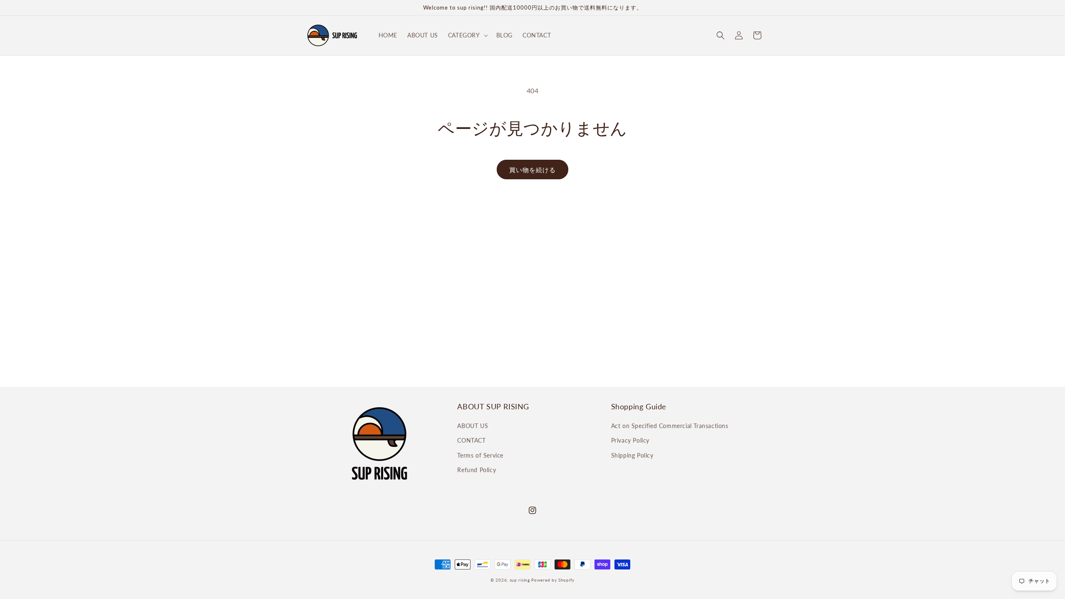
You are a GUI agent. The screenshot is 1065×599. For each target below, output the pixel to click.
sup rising (520, 579)
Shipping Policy (632, 455)
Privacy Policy (630, 440)
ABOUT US (472, 425)
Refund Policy (476, 469)
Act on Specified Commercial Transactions (669, 425)
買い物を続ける (532, 169)
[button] (467, 35)
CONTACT (471, 440)
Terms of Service (480, 455)
